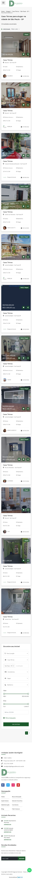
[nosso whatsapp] (29, 870)
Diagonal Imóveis (11, 177)
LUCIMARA (10, 481)
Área (4, 701)
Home (3, 11)
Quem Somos (5, 801)
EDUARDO (10, 76)
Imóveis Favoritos (17, 801)
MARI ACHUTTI (11, 227)
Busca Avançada (16, 796)
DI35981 (6, 820)
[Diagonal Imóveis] (9, 772)
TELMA (9, 379)
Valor (4, 690)
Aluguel (8, 11)
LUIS (8, 531)
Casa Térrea (15, 11)
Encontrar (16, 724)
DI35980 (6, 828)
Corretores (15, 805)
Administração (5, 805)
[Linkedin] (9, 785)
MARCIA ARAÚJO (11, 430)
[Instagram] (14, 785)
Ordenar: (6, 29)
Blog (2, 809)
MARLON (9, 126)
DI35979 (6, 836)
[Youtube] (18, 785)
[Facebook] (3, 785)
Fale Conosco (16, 809)
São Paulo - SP (24, 11)
